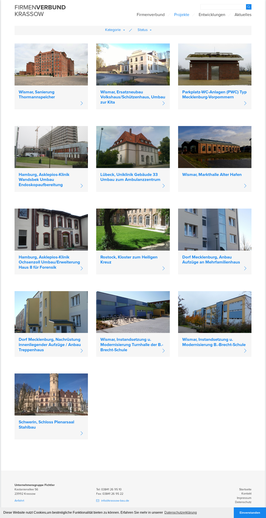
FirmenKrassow (40, 11)
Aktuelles (243, 14)
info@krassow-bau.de (115, 500)
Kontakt (246, 493)
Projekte (181, 14)
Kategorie (113, 29)
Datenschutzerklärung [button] (180, 512)
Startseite (245, 489)
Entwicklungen (212, 14)
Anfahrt (19, 500)
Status (143, 29)
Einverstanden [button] (250, 512)
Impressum (244, 498)
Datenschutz (243, 502)
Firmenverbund (151, 14)
